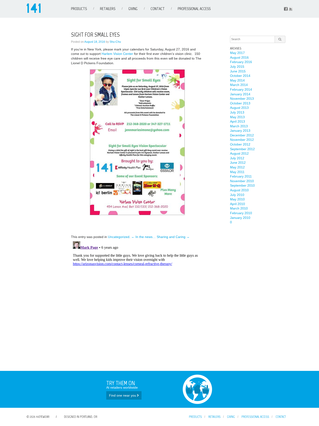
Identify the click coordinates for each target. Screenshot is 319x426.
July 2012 (237, 158)
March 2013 (239, 126)
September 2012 (242, 149)
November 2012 (242, 140)
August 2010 (239, 190)
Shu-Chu (115, 41)
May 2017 (237, 53)
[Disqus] (137, 297)
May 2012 (237, 167)
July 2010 (237, 195)
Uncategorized (118, 237)
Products (79, 8)
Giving (133, 8)
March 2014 (239, 85)
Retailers (107, 8)
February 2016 (241, 62)
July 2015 (237, 66)
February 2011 (241, 176)
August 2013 (239, 108)
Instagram (290, 9)
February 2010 (241, 213)
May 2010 (237, 199)
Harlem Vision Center (117, 54)
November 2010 (242, 181)
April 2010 (237, 204)
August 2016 (239, 57)
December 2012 (242, 135)
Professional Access (194, 8)
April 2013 (237, 121)
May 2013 (237, 117)
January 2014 (240, 94)
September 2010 (242, 185)
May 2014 (237, 80)
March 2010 (239, 208)
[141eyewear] (34, 12)
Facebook (286, 9)
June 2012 (238, 162)
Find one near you (123, 395)
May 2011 (237, 172)
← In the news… (143, 237)
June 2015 (238, 71)
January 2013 (240, 130)
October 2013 (240, 103)
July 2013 (237, 112)
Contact (158, 8)
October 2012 (240, 144)
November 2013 (242, 98)
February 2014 (241, 89)
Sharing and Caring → (173, 237)
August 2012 (239, 153)
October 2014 (240, 76)
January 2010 (240, 218)
